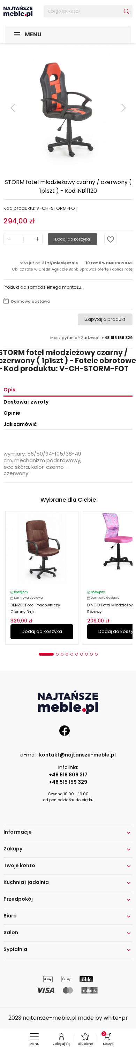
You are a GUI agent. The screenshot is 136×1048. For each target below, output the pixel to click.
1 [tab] (46, 654)
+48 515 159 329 (68, 781)
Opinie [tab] (11, 412)
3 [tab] (62, 654)
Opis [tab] (9, 389)
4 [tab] (67, 654)
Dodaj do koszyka (72, 239)
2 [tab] (57, 654)
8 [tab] (86, 654)
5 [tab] (71, 654)
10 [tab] (96, 654)
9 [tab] (91, 654)
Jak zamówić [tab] (20, 424)
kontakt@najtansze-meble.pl (77, 754)
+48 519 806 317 (68, 774)
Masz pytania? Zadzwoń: (91, 337)
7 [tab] (81, 654)
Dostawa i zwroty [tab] (25, 401)
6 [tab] (76, 654)
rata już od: (45, 266)
